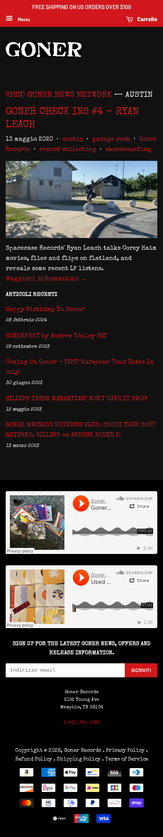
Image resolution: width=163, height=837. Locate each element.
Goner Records (83, 750)
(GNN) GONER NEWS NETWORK (59, 95)
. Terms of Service (125, 759)
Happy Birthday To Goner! (45, 310)
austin (72, 140)
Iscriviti (141, 670)
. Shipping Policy (76, 759)
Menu (22, 20)
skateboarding (128, 150)
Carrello (146, 19)
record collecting (67, 150)
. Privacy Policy (123, 750)
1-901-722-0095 (81, 723)
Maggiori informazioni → (46, 279)
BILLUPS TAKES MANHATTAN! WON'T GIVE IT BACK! (76, 399)
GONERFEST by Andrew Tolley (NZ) (56, 336)
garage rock (111, 140)
